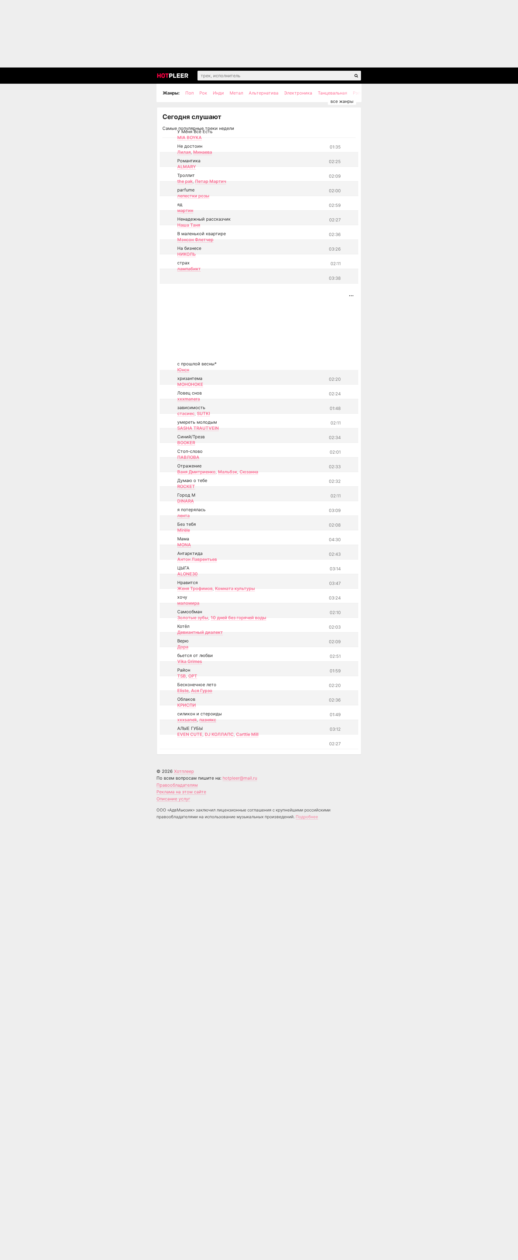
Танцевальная (332, 93)
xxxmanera (188, 399)
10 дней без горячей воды (238, 617)
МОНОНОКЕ (190, 384)
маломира (188, 603)
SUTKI (203, 413)
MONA (184, 544)
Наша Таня (188, 225)
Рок (203, 93)
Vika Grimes (189, 661)
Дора (182, 646)
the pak (185, 181)
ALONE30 (187, 574)
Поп (189, 93)
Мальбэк (227, 471)
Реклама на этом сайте (181, 791)
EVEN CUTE (189, 734)
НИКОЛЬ (186, 254)
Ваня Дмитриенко (196, 471)
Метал (236, 93)
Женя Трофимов (195, 588)
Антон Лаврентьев (197, 559)
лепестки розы (193, 195)
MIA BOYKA (189, 137)
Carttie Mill (247, 734)
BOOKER (186, 442)
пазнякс (207, 719)
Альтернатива (263, 93)
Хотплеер (184, 771)
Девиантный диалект (200, 632)
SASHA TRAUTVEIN (198, 428)
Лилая (184, 152)
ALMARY (186, 166)
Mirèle (183, 530)
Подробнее (307, 816)
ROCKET (186, 486)
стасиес (186, 413)
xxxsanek (187, 719)
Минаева (202, 152)
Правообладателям (177, 785)
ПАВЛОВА (188, 457)
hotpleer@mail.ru (240, 778)
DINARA (185, 501)
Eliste (183, 690)
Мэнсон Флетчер (195, 239)
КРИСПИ (186, 705)
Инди (218, 93)
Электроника (298, 93)
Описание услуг (173, 798)
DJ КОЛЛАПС (219, 734)
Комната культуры (235, 588)
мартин (185, 210)
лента (183, 515)
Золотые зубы (192, 617)
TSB (181, 676)
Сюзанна (249, 471)
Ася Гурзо (201, 690)
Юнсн (183, 369)
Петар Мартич (210, 181)
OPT (192, 676)
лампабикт (189, 268)
